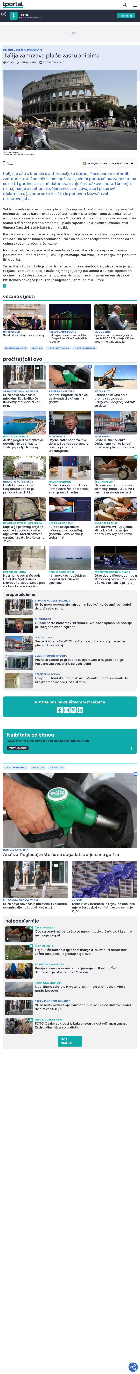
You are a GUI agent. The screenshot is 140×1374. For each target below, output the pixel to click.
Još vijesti (66, 1041)
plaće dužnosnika (58, 348)
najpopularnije (22, 921)
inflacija (38, 767)
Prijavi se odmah (17, 748)
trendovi (56, 767)
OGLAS (70, 33)
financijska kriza (15, 348)
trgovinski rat (15, 767)
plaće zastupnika (84, 348)
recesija (37, 348)
